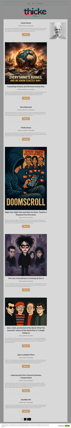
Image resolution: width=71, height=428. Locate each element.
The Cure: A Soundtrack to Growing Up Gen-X (26, 278)
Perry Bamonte (26, 107)
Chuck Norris (26, 23)
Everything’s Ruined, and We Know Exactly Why (25, 87)
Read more (26, 34)
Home (28, 3)
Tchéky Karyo (26, 128)
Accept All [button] (67, 425)
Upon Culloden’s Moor (26, 355)
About (33, 3)
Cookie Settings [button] (61, 425)
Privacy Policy (40, 3)
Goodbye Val (26, 400)
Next (29, 419)
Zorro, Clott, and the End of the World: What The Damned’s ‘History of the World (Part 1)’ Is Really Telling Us (26, 330)
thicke (32, 25)
